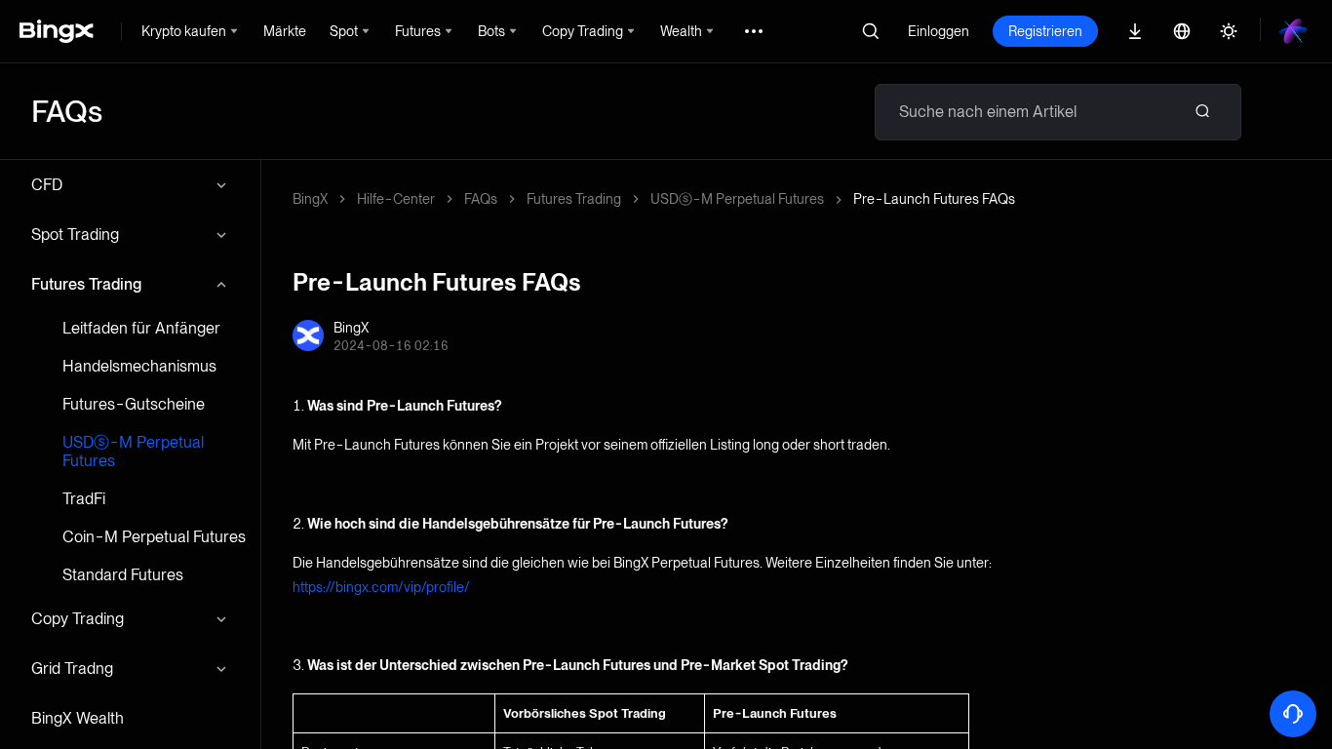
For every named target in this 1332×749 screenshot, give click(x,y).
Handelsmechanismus (139, 366)
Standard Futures (122, 575)
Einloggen (938, 31)
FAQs (480, 199)
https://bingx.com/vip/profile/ (381, 587)
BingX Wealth (77, 718)
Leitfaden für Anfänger (141, 328)
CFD (46, 185)
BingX (310, 199)
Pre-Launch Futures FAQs (934, 199)
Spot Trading (75, 234)
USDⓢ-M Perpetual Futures (133, 451)
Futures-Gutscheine (133, 404)
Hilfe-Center (396, 199)
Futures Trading (86, 284)
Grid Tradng (72, 668)
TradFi (83, 499)
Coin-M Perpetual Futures (154, 537)
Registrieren (1045, 31)
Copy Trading (77, 619)
